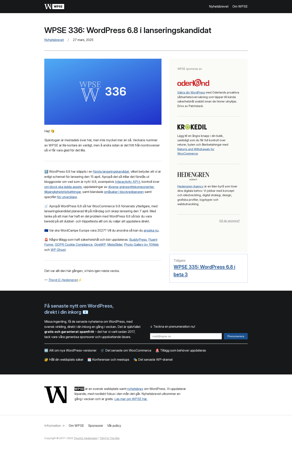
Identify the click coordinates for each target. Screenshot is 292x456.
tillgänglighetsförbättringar (62, 192)
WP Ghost (58, 250)
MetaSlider (114, 245)
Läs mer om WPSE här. (130, 399)
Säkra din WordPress (191, 92)
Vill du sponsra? (229, 220)
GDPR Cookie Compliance (74, 245)
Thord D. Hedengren (86, 438)
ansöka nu (151, 230)
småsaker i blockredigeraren (124, 192)
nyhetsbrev (135, 389)
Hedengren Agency (190, 186)
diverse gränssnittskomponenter (131, 187)
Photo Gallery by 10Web (141, 245)
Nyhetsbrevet (54, 40)
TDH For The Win (110, 438)
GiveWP (100, 245)
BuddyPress (138, 240)
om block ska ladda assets (63, 187)
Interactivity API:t (127, 182)
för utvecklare (67, 197)
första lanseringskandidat (111, 171)
